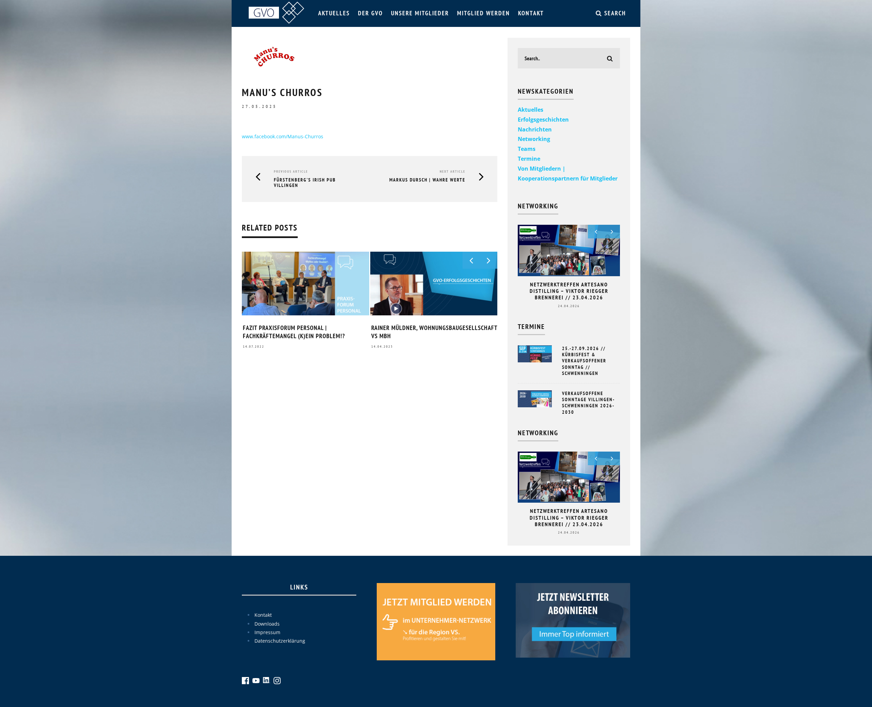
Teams (526, 149)
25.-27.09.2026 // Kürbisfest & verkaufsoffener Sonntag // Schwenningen (584, 360)
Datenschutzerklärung (279, 641)
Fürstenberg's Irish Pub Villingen (305, 183)
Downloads (267, 623)
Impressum (267, 632)
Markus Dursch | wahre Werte (427, 180)
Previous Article (291, 171)
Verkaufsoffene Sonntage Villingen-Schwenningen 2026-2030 (588, 402)
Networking (534, 139)
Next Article (452, 171)
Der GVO (370, 13)
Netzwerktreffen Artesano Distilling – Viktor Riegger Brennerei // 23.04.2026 (569, 291)
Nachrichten (535, 129)
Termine (529, 158)
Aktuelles (334, 13)
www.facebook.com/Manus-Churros (282, 136)
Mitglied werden (483, 13)
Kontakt (531, 13)
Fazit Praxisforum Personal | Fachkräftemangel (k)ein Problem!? (294, 332)
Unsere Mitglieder (420, 13)
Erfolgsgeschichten (543, 119)
